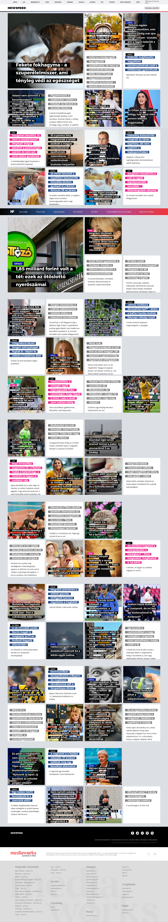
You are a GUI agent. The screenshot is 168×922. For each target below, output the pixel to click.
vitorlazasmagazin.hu (94, 897)
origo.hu (54, 894)
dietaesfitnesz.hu (93, 894)
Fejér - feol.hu (20, 888)
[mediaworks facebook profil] (148, 853)
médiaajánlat (153, 840)
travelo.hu (90, 891)
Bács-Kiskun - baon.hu (24, 871)
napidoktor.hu (91, 885)
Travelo (81, 2)
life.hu (124, 873)
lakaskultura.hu (92, 877)
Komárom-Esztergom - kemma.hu (28, 903)
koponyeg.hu (127, 891)
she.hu (124, 876)
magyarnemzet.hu (58, 885)
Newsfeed (58, 2)
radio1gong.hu (127, 910)
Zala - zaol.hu (56, 873)
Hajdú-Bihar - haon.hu (23, 894)
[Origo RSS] (152, 833)
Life (24, 2)
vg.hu (53, 907)
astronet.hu (90, 871)
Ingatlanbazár (125, 2)
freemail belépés (152, 8)
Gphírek (92, 2)
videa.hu (125, 894)
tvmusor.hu (90, 903)
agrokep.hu (55, 910)
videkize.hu (90, 900)
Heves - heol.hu (21, 897)
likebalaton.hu (91, 882)
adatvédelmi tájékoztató (102, 840)
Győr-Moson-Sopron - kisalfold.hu (28, 891)
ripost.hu (125, 867)
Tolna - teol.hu (20, 915)
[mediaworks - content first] (23, 854)
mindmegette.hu (92, 888)
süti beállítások (134, 840)
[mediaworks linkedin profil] (155, 853)
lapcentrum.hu (127, 897)
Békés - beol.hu (21, 877)
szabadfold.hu (56, 888)
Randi (113, 2)
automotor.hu (91, 874)
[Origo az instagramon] (142, 833)
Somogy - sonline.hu (23, 909)
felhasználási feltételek (120, 840)
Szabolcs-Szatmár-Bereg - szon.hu (28, 912)
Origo (15, 2)
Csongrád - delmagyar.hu (25, 882)
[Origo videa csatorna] (147, 833)
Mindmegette (35, 2)
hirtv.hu (53, 891)
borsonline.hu (91, 915)
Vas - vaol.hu (56, 867)
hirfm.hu (125, 913)
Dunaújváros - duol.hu (23, 885)
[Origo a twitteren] (137, 833)
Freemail (70, 2)
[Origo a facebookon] (132, 833)
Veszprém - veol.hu (58, 870)
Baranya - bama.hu (22, 874)
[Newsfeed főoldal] (17, 833)
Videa (47, 2)
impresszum (144, 840)
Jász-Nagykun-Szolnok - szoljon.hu (28, 900)
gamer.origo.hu (92, 879)
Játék (138, 2)
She (102, 2)
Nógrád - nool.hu (21, 906)
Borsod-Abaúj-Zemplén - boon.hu (28, 879)
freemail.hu (126, 888)
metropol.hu (126, 870)
